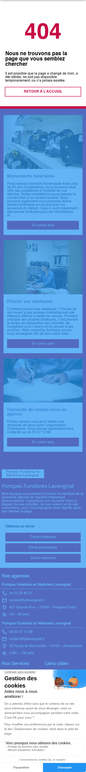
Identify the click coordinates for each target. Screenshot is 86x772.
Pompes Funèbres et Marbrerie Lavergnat (36, 584)
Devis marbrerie (43, 558)
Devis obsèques (43, 537)
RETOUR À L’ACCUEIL (43, 91)
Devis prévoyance (43, 547)
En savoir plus (43, 225)
